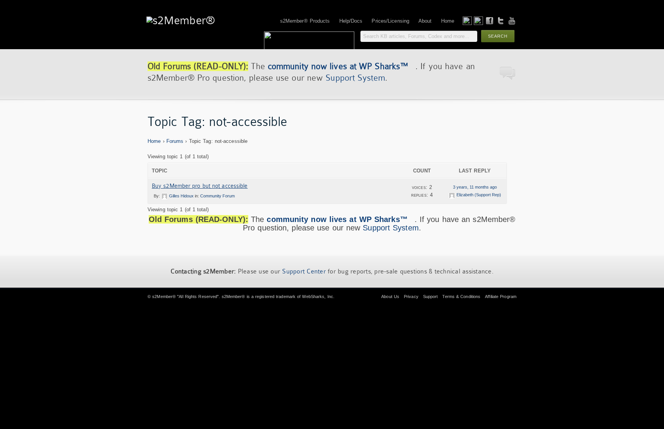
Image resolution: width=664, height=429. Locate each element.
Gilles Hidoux (181, 196)
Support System (355, 78)
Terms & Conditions (461, 296)
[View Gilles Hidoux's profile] (164, 196)
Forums (175, 141)
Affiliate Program (500, 296)
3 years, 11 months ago (475, 187)
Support (430, 296)
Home (154, 141)
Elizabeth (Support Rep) (478, 194)
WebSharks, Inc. (318, 296)
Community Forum (217, 196)
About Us (390, 296)
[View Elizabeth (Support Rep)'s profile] (451, 194)
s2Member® (164, 296)
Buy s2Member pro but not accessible (200, 186)
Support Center (304, 271)
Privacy (411, 296)
